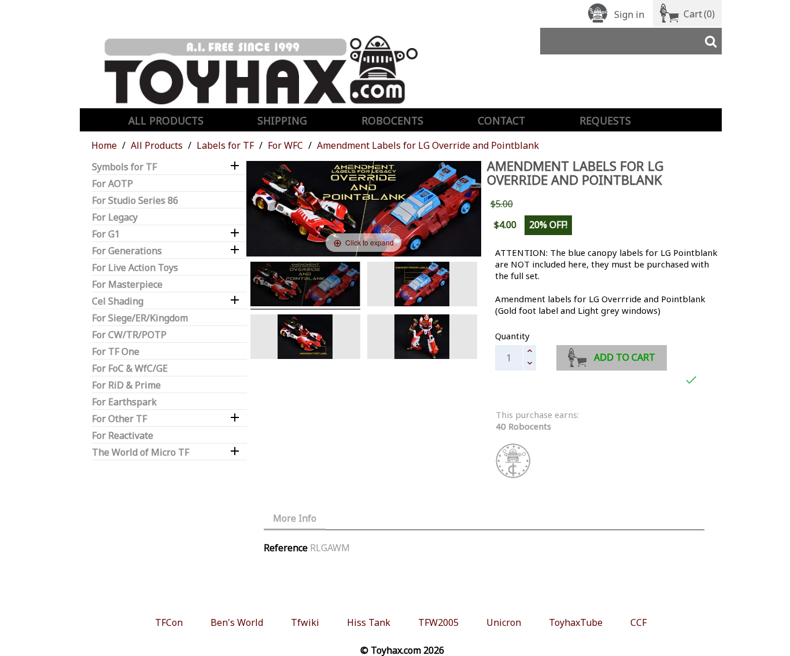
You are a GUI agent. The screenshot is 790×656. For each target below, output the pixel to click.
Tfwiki (305, 622)
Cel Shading (117, 301)
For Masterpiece (127, 284)
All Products (166, 120)
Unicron (503, 622)
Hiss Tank (368, 622)
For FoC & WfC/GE (130, 368)
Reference (286, 548)
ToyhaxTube (576, 622)
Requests (605, 120)
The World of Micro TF (140, 452)
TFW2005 (438, 622)
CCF (638, 622)
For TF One (115, 352)
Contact (501, 120)
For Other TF (119, 419)
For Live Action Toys (135, 268)
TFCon (169, 622)
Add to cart (624, 357)
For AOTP (112, 184)
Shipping (282, 120)
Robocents (392, 120)
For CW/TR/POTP (129, 335)
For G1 (106, 234)
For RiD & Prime (126, 385)
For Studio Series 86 (135, 201)
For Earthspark (124, 402)
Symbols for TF (124, 167)
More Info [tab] (294, 518)
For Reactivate (122, 436)
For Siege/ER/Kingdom (140, 318)
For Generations (127, 251)
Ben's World (237, 622)
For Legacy (115, 217)
